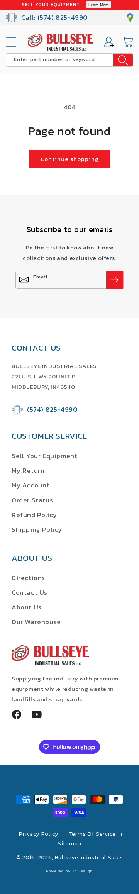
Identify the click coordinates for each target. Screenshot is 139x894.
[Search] (123, 60)
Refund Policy (34, 515)
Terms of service (92, 833)
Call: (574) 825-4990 (54, 17)
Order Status (32, 500)
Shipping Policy (37, 529)
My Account (30, 485)
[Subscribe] (114, 280)
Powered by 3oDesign (69, 871)
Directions (28, 578)
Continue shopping (70, 158)
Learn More (98, 5)
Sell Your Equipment (44, 456)
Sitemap (69, 843)
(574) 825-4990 (52, 409)
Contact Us (29, 592)
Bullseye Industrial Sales (89, 857)
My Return (28, 470)
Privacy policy (39, 833)
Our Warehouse (36, 622)
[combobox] (69, 60)
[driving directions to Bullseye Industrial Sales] (130, 17)
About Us (27, 607)
